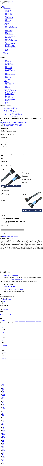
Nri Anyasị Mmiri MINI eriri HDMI (10, 286)
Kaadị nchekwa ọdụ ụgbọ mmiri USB (10, 46)
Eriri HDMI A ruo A (8, 20)
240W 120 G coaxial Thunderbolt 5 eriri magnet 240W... (11, 111)
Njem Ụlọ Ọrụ (6, 53)
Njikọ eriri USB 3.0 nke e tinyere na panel (11, 27)
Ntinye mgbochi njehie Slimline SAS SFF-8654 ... (12, 283)
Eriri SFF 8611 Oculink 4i (8, 67)
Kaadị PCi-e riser (7, 44)
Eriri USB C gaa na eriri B (8, 31)
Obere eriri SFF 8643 (8, 11)
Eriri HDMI (5, 19)
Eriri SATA (6, 60)
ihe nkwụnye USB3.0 (8, 80)
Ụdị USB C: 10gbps (28, 321)
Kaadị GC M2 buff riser (8, 48)
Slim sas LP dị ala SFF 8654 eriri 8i (10, 17)
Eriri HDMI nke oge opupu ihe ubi (10, 22)
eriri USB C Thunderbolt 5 (9, 34)
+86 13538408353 (10, 1)
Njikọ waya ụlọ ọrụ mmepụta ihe (8, 89)
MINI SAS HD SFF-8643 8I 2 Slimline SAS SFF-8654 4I (10, 236)
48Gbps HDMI (33, 321)
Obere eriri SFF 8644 (8, 63)
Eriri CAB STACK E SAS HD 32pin (10, 70)
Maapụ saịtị (23, 321)
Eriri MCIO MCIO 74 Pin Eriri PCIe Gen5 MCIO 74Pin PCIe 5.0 (13, 235)
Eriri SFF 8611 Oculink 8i (8, 16)
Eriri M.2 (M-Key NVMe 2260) (9, 12)
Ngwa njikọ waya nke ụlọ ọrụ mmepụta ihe (11, 40)
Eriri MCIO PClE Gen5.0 (8, 66)
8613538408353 (4, 352)
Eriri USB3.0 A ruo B (8, 25)
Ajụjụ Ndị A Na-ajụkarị (5, 309)
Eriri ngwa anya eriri (8, 37)
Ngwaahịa (3, 7)
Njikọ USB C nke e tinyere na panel (10, 36)
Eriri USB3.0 (5, 24)
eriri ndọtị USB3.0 (7, 79)
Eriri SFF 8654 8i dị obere (8, 14)
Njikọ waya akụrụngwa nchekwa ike (10, 92)
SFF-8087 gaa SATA (38, 321)
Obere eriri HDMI (7, 21)
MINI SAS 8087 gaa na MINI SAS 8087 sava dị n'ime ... (13, 275)
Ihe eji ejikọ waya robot (8, 39)
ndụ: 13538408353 (4, 345)
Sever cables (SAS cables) (7, 8)
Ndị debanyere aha (2, 320)
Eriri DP (6, 102)
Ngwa (3, 55)
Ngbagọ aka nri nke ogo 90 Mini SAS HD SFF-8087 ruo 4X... (14, 279)
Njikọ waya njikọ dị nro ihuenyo (9, 42)
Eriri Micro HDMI (7, 73)
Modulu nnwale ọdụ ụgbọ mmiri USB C (10, 47)
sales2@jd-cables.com (5, 332)
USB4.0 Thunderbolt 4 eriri (9, 33)
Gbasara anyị (4, 52)
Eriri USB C (5, 29)
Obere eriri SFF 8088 (8, 10)
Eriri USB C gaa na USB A (9, 30)
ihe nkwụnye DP (7, 51)
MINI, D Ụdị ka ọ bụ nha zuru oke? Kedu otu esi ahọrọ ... (8, 314)
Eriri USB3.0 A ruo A (8, 76)
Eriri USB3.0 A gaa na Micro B (9, 26)
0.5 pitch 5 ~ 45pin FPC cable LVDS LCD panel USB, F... (11, 108)
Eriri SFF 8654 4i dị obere (8, 13)
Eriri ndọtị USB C (7, 35)
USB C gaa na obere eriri (8, 32)
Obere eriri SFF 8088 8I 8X (9, 18)
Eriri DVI (6, 50)
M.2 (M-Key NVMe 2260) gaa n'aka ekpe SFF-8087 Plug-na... (14, 289)
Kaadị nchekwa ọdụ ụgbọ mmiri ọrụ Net (10, 99)
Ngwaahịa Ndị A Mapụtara (18, 321)
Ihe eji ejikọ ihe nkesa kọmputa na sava (10, 38)
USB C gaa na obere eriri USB (9, 83)
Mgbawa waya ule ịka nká (8, 93)
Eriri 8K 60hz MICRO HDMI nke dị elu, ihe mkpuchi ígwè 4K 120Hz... (13, 114)
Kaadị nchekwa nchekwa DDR (9, 45)
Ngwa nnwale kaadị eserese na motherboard (9, 43)
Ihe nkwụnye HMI (7, 23)
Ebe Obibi (3, 6)
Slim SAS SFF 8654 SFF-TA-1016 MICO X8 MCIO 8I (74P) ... (12, 116)
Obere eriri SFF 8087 (8, 9)
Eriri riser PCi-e (7, 96)
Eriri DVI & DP (6, 49)
